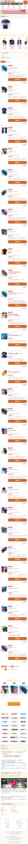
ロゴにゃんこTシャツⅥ (13, 588)
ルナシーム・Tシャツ (12, 171)
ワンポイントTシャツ (12, 509)
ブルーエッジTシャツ (12, 109)
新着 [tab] (14, 35)
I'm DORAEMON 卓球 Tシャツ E (15, 334)
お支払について (7, 823)
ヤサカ (9, 570)
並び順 (2, 57)
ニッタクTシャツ (11, 151)
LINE (3, 808)
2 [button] (13, 698)
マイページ (7, 819)
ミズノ (9, 317)
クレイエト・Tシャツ (12, 211)
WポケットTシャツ (12, 449)
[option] (4, 689)
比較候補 (24, 82)
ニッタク (10, 91)
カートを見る (19, 819)
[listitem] (3, 7)
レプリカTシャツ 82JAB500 (14, 315)
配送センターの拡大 (17, 788)
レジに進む (7, 821)
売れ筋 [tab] (5, 35)
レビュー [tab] (22, 35)
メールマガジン (5, 814)
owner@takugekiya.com (18, 837)
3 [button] (15, 698)
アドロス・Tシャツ (12, 608)
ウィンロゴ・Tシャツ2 (13, 627)
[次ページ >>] (14, 669)
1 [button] (11, 698)
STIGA (9, 550)
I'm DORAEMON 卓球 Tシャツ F (15, 353)
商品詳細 (17, 79)
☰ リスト (3, 61)
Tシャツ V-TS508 (12, 430)
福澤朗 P (14, 251)
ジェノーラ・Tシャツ (13, 68)
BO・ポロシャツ (11, 410)
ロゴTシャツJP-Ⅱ (12, 548)
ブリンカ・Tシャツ (12, 231)
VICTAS (9, 111)
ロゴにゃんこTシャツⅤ (13, 568)
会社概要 (7, 825)
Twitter (13, 808)
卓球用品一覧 (19, 825)
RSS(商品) (14, 811)
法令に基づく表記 (20, 823)
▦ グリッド (8, 61)
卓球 (16, 831)
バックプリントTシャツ (13, 469)
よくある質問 (7, 827)
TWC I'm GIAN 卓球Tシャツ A (14, 371)
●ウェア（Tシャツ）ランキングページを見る (14, 704)
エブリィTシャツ (11, 89)
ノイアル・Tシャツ (12, 529)
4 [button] (17, 698)
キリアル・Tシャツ (12, 647)
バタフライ (10, 70)
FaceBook (4, 811)
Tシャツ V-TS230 (12, 130)
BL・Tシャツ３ (11, 390)
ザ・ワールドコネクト (12, 336)
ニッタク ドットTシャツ (13, 489)
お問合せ (19, 827)
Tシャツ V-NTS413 (15, 273)
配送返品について (20, 821)
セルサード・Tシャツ (12, 191)
